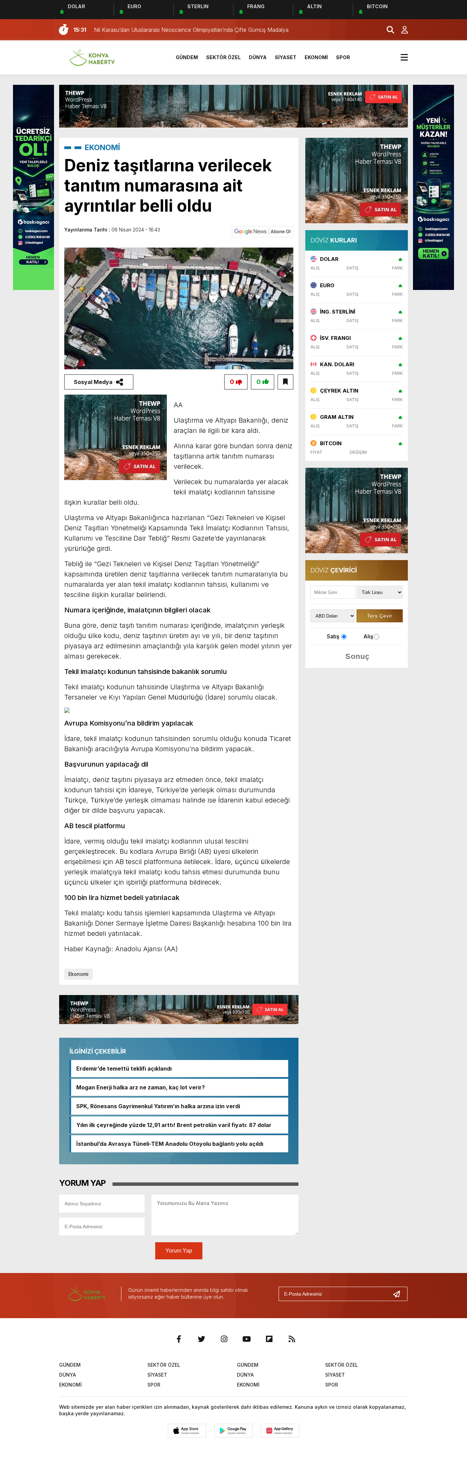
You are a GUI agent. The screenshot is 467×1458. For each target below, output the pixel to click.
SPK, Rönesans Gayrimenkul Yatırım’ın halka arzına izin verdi (158, 1106)
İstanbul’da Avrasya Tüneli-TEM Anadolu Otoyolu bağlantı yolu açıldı (169, 1143)
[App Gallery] (280, 1430)
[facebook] (179, 1339)
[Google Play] (233, 1430)
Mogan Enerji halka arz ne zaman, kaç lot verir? (140, 1087)
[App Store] (187, 1430)
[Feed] (291, 1339)
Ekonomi (78, 974)
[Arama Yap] (387, 29)
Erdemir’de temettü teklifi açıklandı (124, 1068)
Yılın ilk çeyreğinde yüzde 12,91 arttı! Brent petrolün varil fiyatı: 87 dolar (173, 1125)
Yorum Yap (178, 1251)
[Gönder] (399, 1294)
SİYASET (285, 57)
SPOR (343, 57)
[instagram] (224, 1339)
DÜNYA (258, 57)
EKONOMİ (316, 57)
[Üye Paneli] (401, 29)
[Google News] (262, 231)
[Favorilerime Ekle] (285, 381)
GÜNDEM (187, 57)
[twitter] (201, 1339)
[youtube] (246, 1339)
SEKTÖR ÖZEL (223, 57)
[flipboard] (269, 1339)
